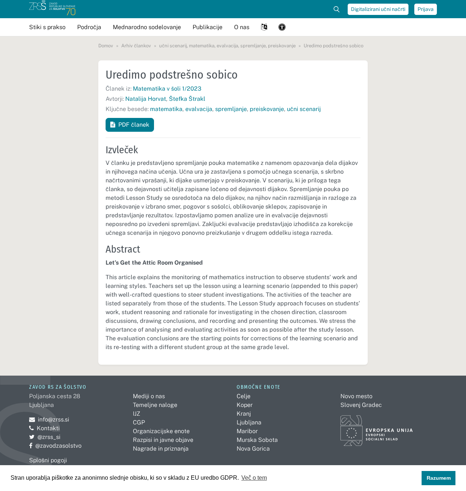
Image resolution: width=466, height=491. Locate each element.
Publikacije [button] (207, 27)
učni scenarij (304, 109)
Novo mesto (356, 396)
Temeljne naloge (155, 404)
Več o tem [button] (254, 478)
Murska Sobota (257, 439)
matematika (166, 109)
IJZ (136, 413)
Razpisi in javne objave (163, 439)
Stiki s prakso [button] (47, 27)
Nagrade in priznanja (161, 448)
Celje (243, 396)
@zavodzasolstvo (55, 445)
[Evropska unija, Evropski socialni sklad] (376, 427)
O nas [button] (241, 27)
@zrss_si (44, 436)
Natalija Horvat (145, 98)
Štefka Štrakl (187, 98)
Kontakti (48, 428)
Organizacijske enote (161, 431)
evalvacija (198, 109)
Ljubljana (249, 422)
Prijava (426, 9)
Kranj (244, 413)
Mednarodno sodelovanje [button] (147, 27)
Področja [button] (89, 27)
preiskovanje (267, 109)
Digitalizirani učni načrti (378, 9)
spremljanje (231, 109)
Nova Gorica (253, 448)
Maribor (247, 431)
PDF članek (133, 124)
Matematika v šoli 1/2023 (167, 88)
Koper (245, 404)
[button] (264, 27)
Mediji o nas (149, 396)
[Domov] (52, 9)
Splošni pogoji (48, 460)
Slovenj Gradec (361, 404)
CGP (139, 422)
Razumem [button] (439, 478)
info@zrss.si (49, 419)
